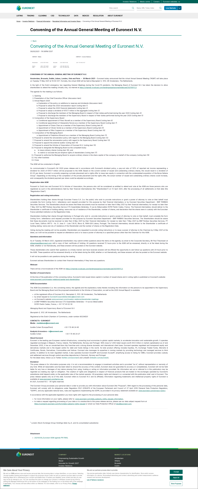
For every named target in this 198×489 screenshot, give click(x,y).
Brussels (118, 463)
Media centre (145, 2)
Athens (117, 461)
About (61, 461)
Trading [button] (30, 16)
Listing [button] (19, 16)
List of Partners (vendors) (95, 480)
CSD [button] (52, 16)
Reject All (176, 477)
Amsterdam (119, 458)
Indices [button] (85, 16)
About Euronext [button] (115, 16)
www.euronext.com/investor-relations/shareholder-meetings (75, 299)
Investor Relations (130, 2)
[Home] (25, 8)
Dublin (117, 466)
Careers (156, 2)
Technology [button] (64, 16)
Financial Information (43, 21)
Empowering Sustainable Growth (71, 458)
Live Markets (171, 8)
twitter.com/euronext (70, 358)
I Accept (176, 472)
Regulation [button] (98, 16)
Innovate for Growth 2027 (69, 463)
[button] (179, 8)
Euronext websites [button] (170, 2)
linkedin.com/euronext (99, 358)
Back (35, 41)
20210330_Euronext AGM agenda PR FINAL (51, 438)
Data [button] (76, 16)
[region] (99, 478)
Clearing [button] (42, 16)
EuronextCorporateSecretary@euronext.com (67, 297)
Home (18, 21)
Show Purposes (176, 483)
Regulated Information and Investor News (66, 21)
